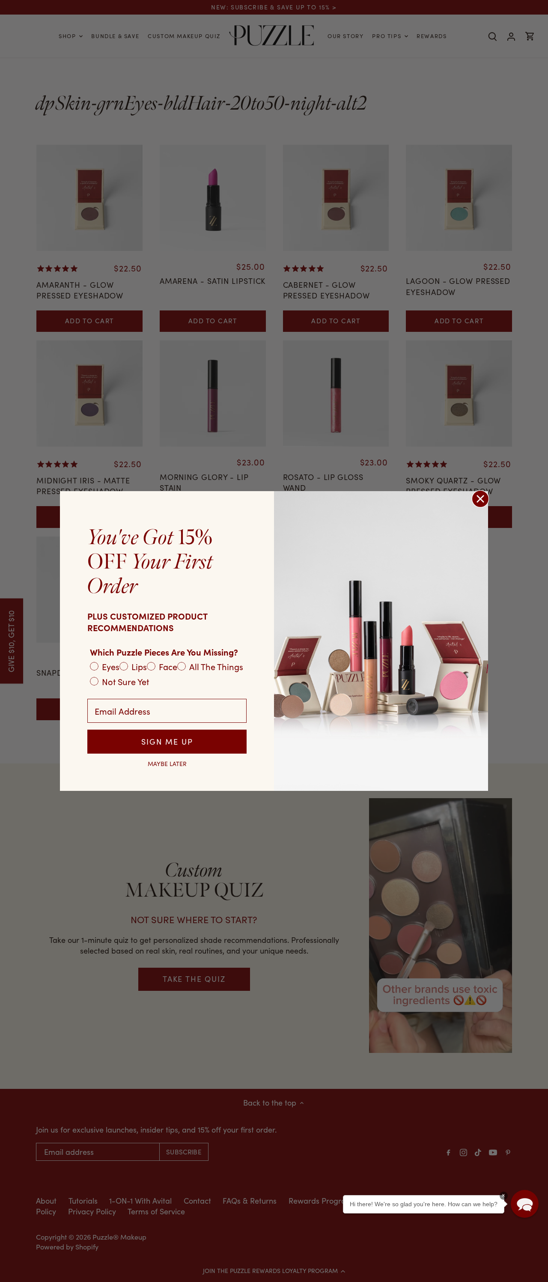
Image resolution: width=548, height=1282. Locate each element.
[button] (525, 1204)
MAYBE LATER (167, 763)
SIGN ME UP (167, 741)
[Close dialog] (480, 499)
